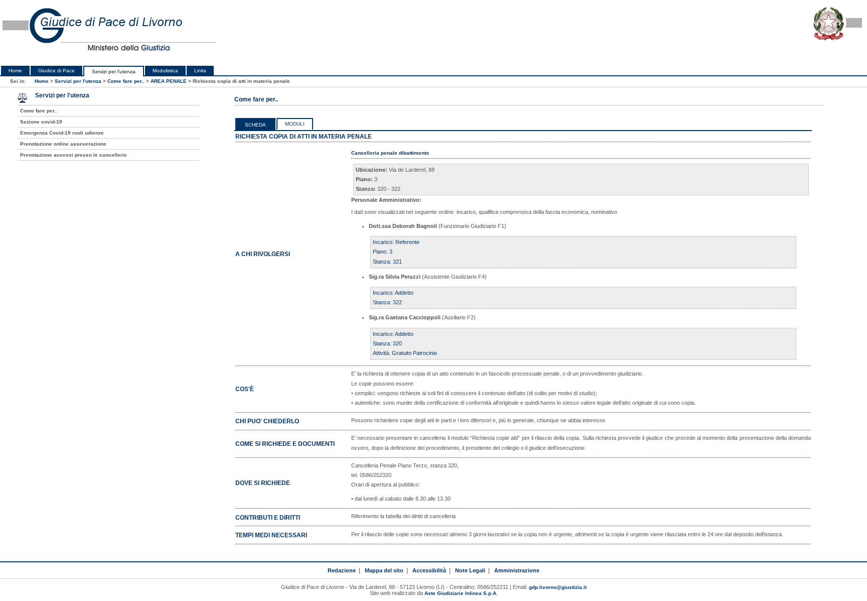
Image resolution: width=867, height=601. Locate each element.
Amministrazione (516, 570)
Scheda (255, 125)
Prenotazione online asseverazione (63, 144)
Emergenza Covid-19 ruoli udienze (62, 133)
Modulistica (165, 70)
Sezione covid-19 (41, 122)
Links (200, 70)
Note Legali (470, 570)
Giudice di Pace (56, 70)
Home (15, 70)
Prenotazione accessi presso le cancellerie (73, 155)
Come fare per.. (125, 81)
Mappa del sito (384, 570)
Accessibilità (429, 570)
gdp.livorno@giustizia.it (558, 587)
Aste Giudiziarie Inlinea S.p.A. (461, 593)
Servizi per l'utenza (113, 71)
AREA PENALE (169, 81)
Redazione (342, 570)
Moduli (295, 124)
